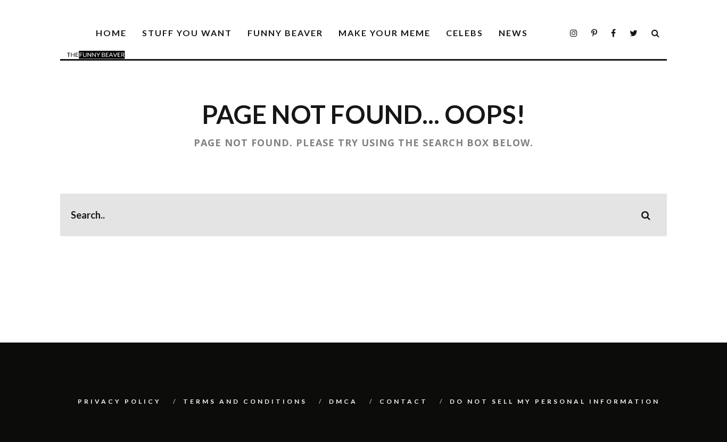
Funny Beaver (285, 33)
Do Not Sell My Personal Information (555, 401)
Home (111, 33)
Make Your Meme (384, 33)
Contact (403, 401)
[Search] (656, 33)
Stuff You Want (187, 33)
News (513, 33)
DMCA (343, 401)
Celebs (464, 33)
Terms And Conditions (245, 401)
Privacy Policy (119, 401)
